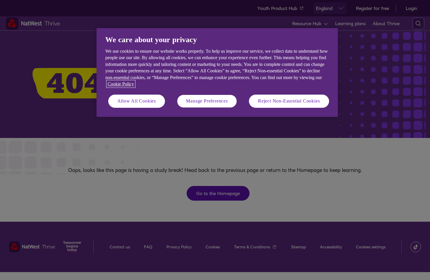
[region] (217, 72)
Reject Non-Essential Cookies (289, 100)
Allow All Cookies (136, 100)
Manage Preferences (207, 100)
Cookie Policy (121, 83)
